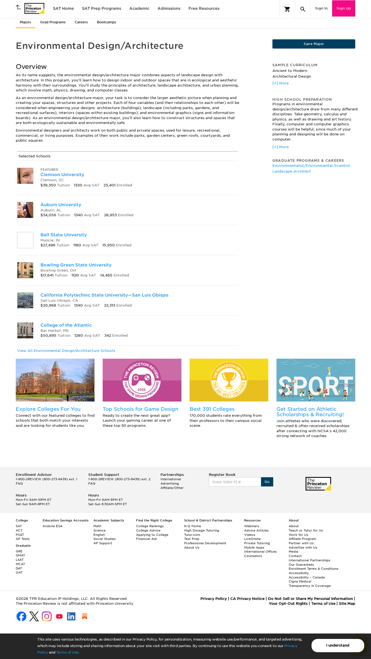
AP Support (102, 543)
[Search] (302, 9)
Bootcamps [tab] (106, 22)
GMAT (20, 555)
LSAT (20, 560)
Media (293, 551)
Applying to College (152, 535)
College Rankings (150, 526)
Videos (249, 535)
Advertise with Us (303, 547)
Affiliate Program (302, 539)
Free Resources (203, 8)
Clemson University (62, 174)
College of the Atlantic (66, 325)
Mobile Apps (254, 547)
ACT (19, 530)
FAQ (19, 483)
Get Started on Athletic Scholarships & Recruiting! (310, 411)
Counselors (253, 556)
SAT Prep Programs (101, 8)
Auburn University (60, 204)
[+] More (280, 83)
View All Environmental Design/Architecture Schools (66, 351)
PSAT (20, 535)
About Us (191, 547)
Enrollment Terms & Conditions (313, 569)
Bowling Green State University (76, 265)
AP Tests (23, 539)
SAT (19, 526)
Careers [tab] (81, 22)
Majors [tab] (25, 22)
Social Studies (104, 539)
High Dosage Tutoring (201, 530)
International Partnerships (309, 560)
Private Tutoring (257, 543)
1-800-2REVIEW (46, 479)
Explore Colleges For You (48, 409)
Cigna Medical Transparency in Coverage (310, 584)
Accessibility (299, 573)
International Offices (260, 551)
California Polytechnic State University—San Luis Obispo (104, 295)
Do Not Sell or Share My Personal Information (310, 599)
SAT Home (63, 8)
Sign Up (344, 8)
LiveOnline (252, 539)
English (99, 535)
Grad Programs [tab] (52, 22)
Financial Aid (146, 539)
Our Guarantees (301, 564)
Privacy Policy (213, 599)
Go (267, 482)
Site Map (347, 603)
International (171, 479)
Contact (295, 556)
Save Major (314, 44)
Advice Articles (256, 530)
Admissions (169, 8)
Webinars (251, 526)
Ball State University (63, 234)
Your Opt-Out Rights (288, 603)
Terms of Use (67, 652)
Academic (139, 8)
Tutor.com (192, 535)
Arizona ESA (52, 526)
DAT (19, 568)
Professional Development (205, 543)
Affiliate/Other (172, 488)
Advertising (170, 483)
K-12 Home (192, 526)
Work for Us (298, 535)
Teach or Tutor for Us (306, 530)
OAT (19, 572)
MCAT (20, 564)
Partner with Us (301, 543)
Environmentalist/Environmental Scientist (311, 166)
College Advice (148, 530)
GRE (19, 551)
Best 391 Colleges (212, 409)
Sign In (321, 8)
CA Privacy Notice (247, 599)
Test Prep (191, 539)
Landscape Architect (291, 171)
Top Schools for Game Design (140, 409)
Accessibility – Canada (307, 577)
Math (97, 526)
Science (99, 530)
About (294, 526)
